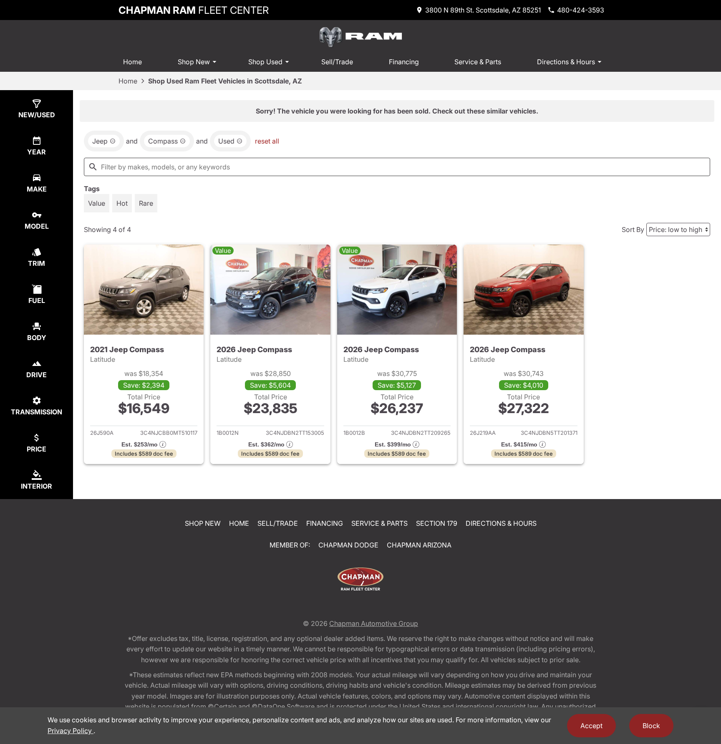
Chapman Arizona (419, 545)
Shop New (194, 62)
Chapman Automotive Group (373, 623)
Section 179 (436, 523)
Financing (404, 62)
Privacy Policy (70, 730)
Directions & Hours (566, 62)
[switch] (96, 203)
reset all (267, 141)
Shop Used (265, 62)
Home (132, 62)
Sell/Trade (337, 62)
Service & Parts (477, 62)
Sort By (633, 229)
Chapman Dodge (348, 545)
